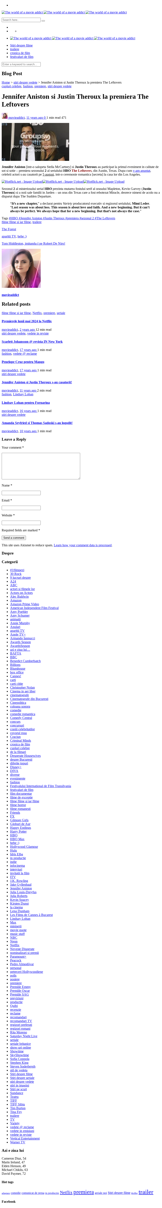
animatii (15, 619)
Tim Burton (18, 1108)
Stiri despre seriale (22, 1078)
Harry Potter (18, 831)
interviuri (16, 869)
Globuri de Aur (20, 824)
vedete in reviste (38, 333)
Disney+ (16, 767)
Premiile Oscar (20, 990)
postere (15, 979)
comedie (15, 710)
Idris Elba (16, 854)
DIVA (14, 771)
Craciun (15, 737)
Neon (14, 941)
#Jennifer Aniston (31, 218)
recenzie (15, 1009)
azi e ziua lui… (20, 649)
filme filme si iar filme (16, 222)
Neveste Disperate (22, 949)
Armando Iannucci (22, 638)
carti (13, 680)
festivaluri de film (21, 57)
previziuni (16, 998)
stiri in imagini (19, 1085)
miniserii (16, 926)
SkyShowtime (19, 1055)
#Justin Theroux (54, 218)
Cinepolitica (18, 702)
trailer (146, 1191)
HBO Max (17, 839)
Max (13, 922)
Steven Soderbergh (22, 1066)
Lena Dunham (19, 911)
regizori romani (20, 1028)
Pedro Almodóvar (22, 964)
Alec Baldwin (19, 596)
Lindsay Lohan (23, 394)
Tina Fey (16, 1112)
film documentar (21, 793)
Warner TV (17, 1142)
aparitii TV (9, 236)
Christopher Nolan (22, 687)
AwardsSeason (20, 646)
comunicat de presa (33, 1193)
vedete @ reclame (25, 353)
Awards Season (20, 642)
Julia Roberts (18, 896)
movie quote (18, 930)
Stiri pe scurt (18, 1089)
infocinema (17, 865)
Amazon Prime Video (24, 604)
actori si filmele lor (22, 589)
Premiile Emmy (20, 987)
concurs (15, 721)
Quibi (14, 1006)
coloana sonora (20, 706)
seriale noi (101, 1193)
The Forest (9, 229)
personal (15, 968)
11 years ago (35, 117)
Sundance (16, 1093)
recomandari (18, 1017)
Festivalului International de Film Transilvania (40, 786)
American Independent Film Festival (34, 608)
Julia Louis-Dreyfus (23, 892)
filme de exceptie (21, 797)
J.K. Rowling (19, 881)
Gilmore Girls (19, 820)
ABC (13, 585)
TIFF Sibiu (17, 1104)
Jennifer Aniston (21, 888)
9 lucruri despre (20, 577)
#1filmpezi (17, 570)
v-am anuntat (141, 170)
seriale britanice (20, 1043)
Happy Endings (20, 827)
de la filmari (18, 752)
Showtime (17, 1051)
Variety (15, 1123)
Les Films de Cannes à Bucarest (31, 915)
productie (16, 1002)
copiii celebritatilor (22, 729)
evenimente (17, 778)
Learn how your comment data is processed (83, 545)
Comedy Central (21, 718)
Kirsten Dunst (19, 903)
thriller (134, 1193)
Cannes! (15, 676)
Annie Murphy (20, 623)
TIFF (13, 1100)
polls (13, 975)
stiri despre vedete (25, 82)
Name (7, 485)
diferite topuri (19, 763)
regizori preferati (21, 1025)
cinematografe (19, 695)
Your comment (13, 447)
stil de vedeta (18, 1070)
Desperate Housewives (25, 755)
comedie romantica (22, 714)
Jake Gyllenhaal (20, 884)
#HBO (14, 218)
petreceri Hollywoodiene (26, 971)
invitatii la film (19, 873)
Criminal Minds (20, 740)
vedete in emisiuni (22, 1131)
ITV (13, 877)
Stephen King (19, 1062)
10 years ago (28, 431)
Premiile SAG (19, 994)
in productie (18, 858)
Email (7, 500)
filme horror (18, 805)
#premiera (72, 218)
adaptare (6, 1193)
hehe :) (22, 236)
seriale (61, 313)
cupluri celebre (11, 86)
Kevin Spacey (19, 899)
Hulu (13, 850)
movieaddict (16, 117)
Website (8, 515)
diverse (15, 774)
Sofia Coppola (19, 1059)
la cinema (16, 907)
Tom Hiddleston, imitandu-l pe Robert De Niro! (33, 243)
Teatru (14, 1097)
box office (17, 672)
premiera (83, 1192)
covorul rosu (18, 733)
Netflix (37, 313)
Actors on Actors (21, 593)
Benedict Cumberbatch (25, 661)
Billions (15, 665)
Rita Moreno (18, 1032)
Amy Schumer (20, 615)
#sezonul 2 (87, 218)
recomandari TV (21, 1021)
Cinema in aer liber (22, 691)
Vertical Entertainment (25, 1138)
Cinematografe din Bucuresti (29, 699)
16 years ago (28, 411)
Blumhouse (17, 668)
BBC (13, 657)
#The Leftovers (105, 218)
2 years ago (28, 329)
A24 (13, 581)
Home (6, 82)
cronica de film (20, 53)
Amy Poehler (19, 611)
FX (12, 816)
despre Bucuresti (21, 759)
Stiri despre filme (21, 45)
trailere (14, 49)
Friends (15, 812)
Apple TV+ (18, 634)
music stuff (17, 934)
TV (12, 1119)
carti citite (16, 683)
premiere (40, 86)
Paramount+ (18, 956)
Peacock (15, 960)
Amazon (16, 600)
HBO (14, 835)
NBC (13, 937)
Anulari (15, 627)
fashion (28, 86)
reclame (15, 1013)
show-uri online (20, 1047)
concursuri (17, 725)
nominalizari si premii (24, 953)
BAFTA (15, 653)
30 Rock (16, 574)
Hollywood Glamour (24, 846)
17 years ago (28, 350)
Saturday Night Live (23, 1036)
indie (13, 862)
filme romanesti (20, 809)
